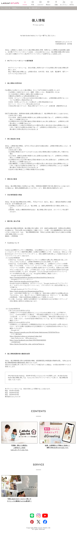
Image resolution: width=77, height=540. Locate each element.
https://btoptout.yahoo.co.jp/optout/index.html (26, 336)
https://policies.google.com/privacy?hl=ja (24, 281)
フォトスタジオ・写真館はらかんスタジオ (14, 8)
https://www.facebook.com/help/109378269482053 (28, 340)
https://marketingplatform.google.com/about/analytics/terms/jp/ (32, 277)
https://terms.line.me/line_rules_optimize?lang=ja (27, 344)
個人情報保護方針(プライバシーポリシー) (42, 8)
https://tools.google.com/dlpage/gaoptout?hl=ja (26, 291)
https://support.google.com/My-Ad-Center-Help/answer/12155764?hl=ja (34, 332)
